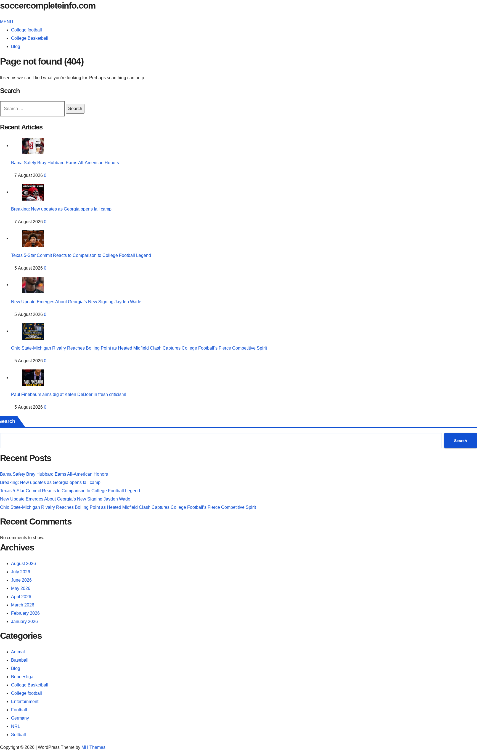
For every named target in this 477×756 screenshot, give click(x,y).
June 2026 (21, 580)
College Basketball (29, 38)
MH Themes (93, 747)
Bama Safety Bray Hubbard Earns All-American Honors (65, 162)
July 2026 (20, 571)
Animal (18, 651)
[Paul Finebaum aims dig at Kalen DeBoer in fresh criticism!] (33, 377)
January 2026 (24, 621)
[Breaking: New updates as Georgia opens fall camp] (33, 192)
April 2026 (21, 596)
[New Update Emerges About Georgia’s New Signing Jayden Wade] (33, 284)
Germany (20, 718)
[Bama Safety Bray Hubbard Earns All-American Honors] (33, 145)
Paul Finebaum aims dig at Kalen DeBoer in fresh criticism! (68, 394)
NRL (15, 726)
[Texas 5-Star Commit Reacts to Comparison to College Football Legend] (33, 238)
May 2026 (20, 588)
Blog (15, 46)
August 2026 (23, 563)
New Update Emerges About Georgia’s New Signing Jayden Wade (76, 301)
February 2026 (25, 613)
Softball (18, 734)
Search (460, 440)
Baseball (19, 660)
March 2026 (22, 605)
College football (26, 30)
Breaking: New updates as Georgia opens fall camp (61, 209)
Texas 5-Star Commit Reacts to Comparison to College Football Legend (81, 255)
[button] (6, 21)
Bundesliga (22, 676)
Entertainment (24, 701)
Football (19, 709)
